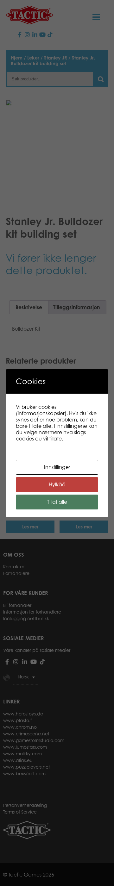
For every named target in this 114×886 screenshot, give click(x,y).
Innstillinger (57, 467)
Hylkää (57, 484)
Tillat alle (57, 502)
